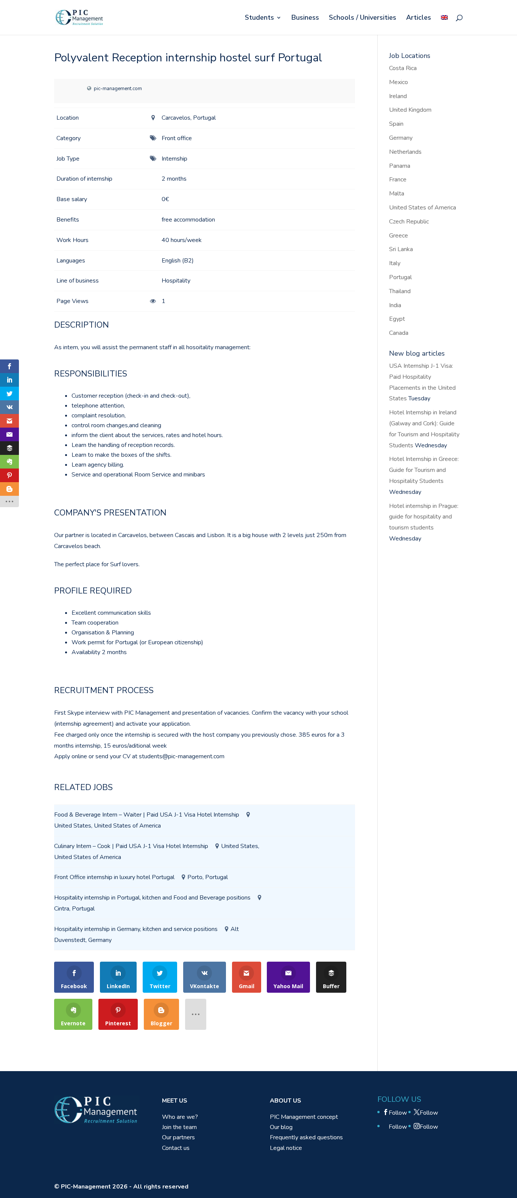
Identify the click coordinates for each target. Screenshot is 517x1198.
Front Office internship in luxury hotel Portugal (114, 877)
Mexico (398, 82)
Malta (396, 193)
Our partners (178, 1137)
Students (259, 18)
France (397, 179)
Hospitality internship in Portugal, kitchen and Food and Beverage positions (152, 897)
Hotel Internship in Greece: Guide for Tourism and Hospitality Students (424, 470)
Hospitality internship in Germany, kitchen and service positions (136, 929)
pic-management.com (118, 88)
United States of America (422, 207)
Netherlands (405, 152)
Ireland (398, 96)
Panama (399, 166)
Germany (401, 138)
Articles (418, 18)
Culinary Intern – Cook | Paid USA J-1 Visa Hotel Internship (131, 846)
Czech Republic (409, 221)
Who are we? (180, 1117)
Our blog (281, 1127)
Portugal (400, 277)
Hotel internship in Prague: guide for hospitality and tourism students (423, 517)
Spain (396, 124)
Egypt (397, 319)
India (395, 305)
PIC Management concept (304, 1117)
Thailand (400, 291)
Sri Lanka (401, 249)
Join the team (179, 1127)
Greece (398, 235)
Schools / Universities (362, 18)
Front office (177, 138)
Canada (398, 333)
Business (305, 18)
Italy (394, 263)
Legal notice (286, 1148)
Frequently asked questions (306, 1137)
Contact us (176, 1148)
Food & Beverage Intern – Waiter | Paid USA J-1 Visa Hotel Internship (146, 815)
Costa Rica (403, 68)
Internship (174, 159)
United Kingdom (410, 110)
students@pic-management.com (181, 756)
